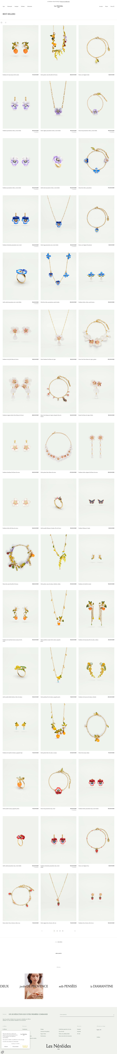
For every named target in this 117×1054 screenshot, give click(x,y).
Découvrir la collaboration (65, 1)
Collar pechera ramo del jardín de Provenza (49, 74)
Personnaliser (15, 1046)
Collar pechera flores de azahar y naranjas (49, 752)
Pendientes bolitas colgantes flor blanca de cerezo (88, 472)
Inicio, (56, 942)
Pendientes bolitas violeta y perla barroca (86, 302)
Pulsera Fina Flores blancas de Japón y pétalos (87, 359)
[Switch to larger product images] (1, 22)
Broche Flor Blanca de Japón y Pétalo (86, 415)
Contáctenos (24, 1029)
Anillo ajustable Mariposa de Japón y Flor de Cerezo (51, 528)
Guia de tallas (61, 1031)
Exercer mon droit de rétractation (65, 1036)
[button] (2, 1052)
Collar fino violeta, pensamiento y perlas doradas (50, 302)
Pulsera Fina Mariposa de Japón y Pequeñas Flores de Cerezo (51, 416)
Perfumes (23, 6)
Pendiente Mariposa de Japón (84, 528)
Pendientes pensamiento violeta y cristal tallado (12, 130)
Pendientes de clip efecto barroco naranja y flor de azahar (12, 640)
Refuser (6, 1046)
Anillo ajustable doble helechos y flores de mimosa (12, 697)
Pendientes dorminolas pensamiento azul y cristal (12, 245)
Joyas (4, 6)
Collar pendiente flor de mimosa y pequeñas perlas (50, 697)
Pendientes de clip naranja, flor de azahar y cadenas (88, 639)
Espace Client (43, 1033)
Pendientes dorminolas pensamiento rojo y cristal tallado (50, 866)
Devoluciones (43, 1036)
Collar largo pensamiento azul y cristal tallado (49, 245)
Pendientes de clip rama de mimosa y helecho (87, 697)
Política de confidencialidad (64, 1033)
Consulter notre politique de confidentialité (10, 1041)
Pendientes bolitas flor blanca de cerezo (10, 528)
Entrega (42, 1029)
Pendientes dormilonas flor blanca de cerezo (11, 472)
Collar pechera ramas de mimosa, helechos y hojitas (50, 584)
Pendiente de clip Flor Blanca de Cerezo (10, 359)
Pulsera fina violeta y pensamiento (85, 187)
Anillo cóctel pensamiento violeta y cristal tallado (50, 187)
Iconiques (16, 6)
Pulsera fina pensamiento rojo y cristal (48, 808)
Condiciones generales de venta (65, 1029)
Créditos (98, 1037)
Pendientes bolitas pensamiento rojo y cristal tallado (88, 808)
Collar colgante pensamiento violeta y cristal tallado (51, 130)
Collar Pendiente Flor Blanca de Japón (48, 359)
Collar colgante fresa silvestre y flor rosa (48, 923)
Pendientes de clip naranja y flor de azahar (11, 74)
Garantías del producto (45, 1031)
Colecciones (29, 6)
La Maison (5, 1029)
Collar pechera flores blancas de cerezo (48, 472)
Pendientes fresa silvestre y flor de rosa (86, 923)
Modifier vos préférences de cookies (29, 1038)
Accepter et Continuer (25, 1046)
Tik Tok (78, 1033)
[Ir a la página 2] (74, 930)
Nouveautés (9, 6)
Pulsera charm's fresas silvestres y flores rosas (11, 923)
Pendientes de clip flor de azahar (85, 584)
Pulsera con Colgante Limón (84, 74)
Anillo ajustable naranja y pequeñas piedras (11, 808)
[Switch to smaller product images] (5, 22)
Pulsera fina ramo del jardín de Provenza (10, 584)
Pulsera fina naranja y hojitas (84, 752)
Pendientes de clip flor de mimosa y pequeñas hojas (12, 752)
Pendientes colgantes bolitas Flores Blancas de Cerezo (13, 415)
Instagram (79, 1029)
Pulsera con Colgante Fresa (84, 865)
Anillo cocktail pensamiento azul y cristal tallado (12, 302)
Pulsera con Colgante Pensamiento (85, 245)
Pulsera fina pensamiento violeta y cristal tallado (88, 130)
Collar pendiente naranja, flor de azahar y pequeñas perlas (50, 640)
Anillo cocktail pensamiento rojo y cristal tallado (12, 865)
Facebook (79, 1031)
